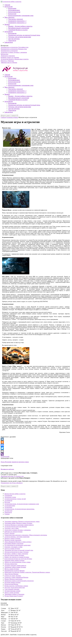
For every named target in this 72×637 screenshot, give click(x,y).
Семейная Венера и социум (17, 30)
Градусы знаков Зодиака (12, 548)
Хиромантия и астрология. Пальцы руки (14, 49)
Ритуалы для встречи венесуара (19, 37)
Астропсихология (14, 12)
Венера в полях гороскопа (12, 540)
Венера (7, 24)
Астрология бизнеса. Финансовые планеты (14, 59)
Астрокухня (12, 14)
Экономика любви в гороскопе (14, 594)
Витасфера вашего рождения (18, 28)
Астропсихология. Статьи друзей (15, 499)
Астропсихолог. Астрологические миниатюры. (19, 509)
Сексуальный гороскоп (11, 589)
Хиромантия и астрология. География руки (14, 47)
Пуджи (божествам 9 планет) (13, 596)
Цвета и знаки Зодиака (11, 592)
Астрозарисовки (14, 10)
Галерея (6, 514)
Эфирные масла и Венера (9, 62)
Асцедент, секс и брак (11, 528)
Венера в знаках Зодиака (12, 538)
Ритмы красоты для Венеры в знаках (16, 586)
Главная (7, 5)
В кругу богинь (9, 533)
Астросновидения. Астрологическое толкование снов (21, 504)
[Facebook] (36, 445)
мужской (6, 456)
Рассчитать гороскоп (15, 19)
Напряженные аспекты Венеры (14, 570)
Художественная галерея (12, 591)
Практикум (12, 40)
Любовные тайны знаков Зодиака (15, 567)
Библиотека (8, 42)
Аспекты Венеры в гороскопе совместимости (19, 525)
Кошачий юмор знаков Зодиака (14, 560)
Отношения (8, 495)
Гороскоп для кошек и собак (13, 547)
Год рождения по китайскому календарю (17, 545)
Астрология (8, 7)
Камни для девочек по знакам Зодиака (16, 557)
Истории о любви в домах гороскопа (16, 553)
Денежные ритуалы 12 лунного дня (12, 476)
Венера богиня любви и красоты (14, 494)
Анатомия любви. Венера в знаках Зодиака (18, 523)
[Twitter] (36, 448)
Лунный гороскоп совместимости (15, 565)
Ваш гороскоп (9, 17)
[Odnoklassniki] (36, 442)
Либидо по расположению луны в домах (17, 562)
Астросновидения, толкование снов (20, 15)
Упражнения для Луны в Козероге (12, 483)
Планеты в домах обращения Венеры (16, 577)
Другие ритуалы (14, 39)
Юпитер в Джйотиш (7, 61)
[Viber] (36, 454)
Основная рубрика (12, 117)
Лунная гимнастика (10, 564)
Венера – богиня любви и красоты (20, 26)
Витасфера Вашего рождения (13, 543)
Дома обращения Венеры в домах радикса (17, 542)
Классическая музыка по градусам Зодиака (18, 559)
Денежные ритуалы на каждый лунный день (24, 35)
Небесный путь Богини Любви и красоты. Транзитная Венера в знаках (27, 572)
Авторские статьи (10, 497)
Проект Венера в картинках (13, 579)
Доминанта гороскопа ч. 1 (17, 21)
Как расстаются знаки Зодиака (14, 555)
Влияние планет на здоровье (10, 57)
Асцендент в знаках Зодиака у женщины (14, 52)
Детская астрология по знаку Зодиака (16, 552)
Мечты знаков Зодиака (11, 569)
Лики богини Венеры (11, 574)
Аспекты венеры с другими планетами (16, 537)
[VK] (36, 439)
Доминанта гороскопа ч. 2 (17, 23)
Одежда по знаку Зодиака (12, 575)
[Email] (36, 451)
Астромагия (8, 32)
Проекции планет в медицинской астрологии (19, 581)
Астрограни (12, 8)
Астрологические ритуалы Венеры (15, 526)
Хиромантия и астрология (9, 50)
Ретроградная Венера (11, 584)
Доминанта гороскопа (8, 56)
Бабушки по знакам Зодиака (13, 531)
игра (2, 456)
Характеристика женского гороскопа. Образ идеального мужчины (25, 535)
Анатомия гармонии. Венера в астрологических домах (22, 521)
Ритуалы (7, 502)
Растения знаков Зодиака (12, 582)
